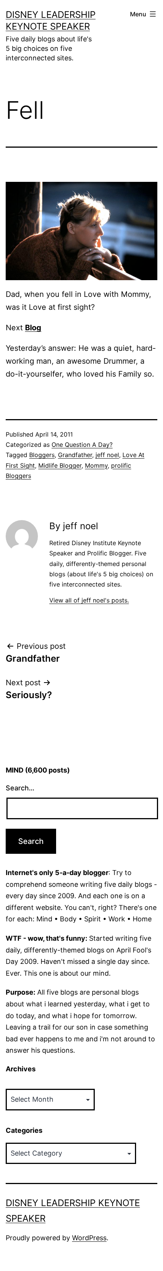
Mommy (96, 465)
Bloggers (42, 455)
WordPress (89, 1238)
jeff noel (107, 455)
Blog (33, 327)
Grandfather (75, 455)
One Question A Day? (82, 444)
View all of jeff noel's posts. (89, 600)
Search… (20, 788)
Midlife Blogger (60, 465)
